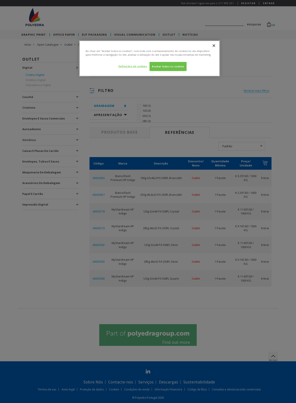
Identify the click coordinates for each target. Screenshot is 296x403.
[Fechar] (214, 45)
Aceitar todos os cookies (168, 66)
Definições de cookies (133, 66)
